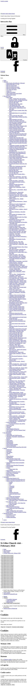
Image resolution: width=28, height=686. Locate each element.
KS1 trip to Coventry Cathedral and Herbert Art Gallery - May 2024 (17, 250)
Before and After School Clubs (13, 458)
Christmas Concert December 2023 (17, 296)
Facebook (3, 71)
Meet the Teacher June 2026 (15, 101)
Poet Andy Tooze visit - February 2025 (18, 194)
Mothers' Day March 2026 (15, 124)
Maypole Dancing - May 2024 (16, 241)
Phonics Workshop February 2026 (17, 128)
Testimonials (9, 449)
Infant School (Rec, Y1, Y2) (12, 84)
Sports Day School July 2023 (15, 313)
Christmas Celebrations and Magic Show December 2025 (17, 132)
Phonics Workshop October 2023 (16, 308)
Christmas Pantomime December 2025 (18, 139)
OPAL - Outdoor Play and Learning (17, 98)
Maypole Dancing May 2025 (15, 171)
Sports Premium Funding (12, 444)
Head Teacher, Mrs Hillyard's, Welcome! (15, 83)
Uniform (8, 453)
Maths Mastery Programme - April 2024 (18, 261)
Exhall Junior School (11, 94)
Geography (11, 487)
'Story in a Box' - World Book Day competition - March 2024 (17, 275)
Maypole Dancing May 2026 (15, 103)
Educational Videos (10, 475)
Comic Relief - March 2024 (15, 270)
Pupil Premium (9, 443)
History (11, 488)
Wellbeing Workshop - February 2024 (17, 282)
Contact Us (8, 91)
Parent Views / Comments (12, 473)
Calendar (8, 427)
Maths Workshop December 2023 (16, 297)
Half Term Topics (10, 505)
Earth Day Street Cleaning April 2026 (17, 122)
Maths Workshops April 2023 (16, 339)
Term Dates (9, 426)
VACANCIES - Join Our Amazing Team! (15, 430)
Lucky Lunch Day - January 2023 (17, 373)
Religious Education (13, 492)
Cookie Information (10, 600)
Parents (5, 448)
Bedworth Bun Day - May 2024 (16, 243)
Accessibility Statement (11, 599)
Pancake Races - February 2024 (16, 279)
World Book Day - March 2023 (16, 352)
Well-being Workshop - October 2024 (17, 228)
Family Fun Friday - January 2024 (17, 283)
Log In (2, 47)
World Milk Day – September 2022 (17, 421)
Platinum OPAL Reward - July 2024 (17, 232)
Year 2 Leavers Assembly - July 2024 (17, 231)
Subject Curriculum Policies (12, 497)
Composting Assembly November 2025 (18, 145)
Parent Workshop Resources (12, 428)
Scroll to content (4, 1)
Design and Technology (14, 496)
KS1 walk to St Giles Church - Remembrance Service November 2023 (18, 302)
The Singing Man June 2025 (15, 167)
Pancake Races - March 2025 (15, 193)
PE (7, 454)
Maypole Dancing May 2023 (15, 334)
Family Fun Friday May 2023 (16, 335)
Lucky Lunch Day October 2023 (16, 309)
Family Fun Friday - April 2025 (16, 180)
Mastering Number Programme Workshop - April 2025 (16, 185)
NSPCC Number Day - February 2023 (18, 363)
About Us (5, 81)
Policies (8, 439)
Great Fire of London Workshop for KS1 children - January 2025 (17, 204)
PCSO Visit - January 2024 (15, 289)
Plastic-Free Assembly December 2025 (18, 140)
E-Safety (8, 467)
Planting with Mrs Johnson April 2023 (17, 337)
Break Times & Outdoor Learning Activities (16, 512)
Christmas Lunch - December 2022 (17, 380)
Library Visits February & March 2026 (18, 126)
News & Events (7, 96)
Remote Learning (10, 474)
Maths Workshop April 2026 (15, 119)
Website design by (10, 608)
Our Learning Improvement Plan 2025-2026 (16, 447)
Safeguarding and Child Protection (14, 435)
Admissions (9, 434)
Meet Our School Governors (12, 87)
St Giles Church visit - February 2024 (17, 280)
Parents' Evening (10, 425)
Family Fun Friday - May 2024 (16, 254)
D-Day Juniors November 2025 (16, 155)
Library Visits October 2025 (15, 158)
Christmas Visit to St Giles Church (17, 295)
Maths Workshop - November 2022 (17, 395)
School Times (9, 440)
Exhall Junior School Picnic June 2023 (18, 328)
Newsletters (9, 431)
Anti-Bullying (9, 457)
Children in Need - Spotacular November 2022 (16, 397)
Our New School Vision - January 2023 (18, 376)
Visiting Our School (10, 92)
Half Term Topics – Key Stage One (17, 503)
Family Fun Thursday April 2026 (16, 120)
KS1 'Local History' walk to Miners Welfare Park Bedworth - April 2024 (17, 256)
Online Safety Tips (13, 469)
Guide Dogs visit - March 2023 (16, 345)
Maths (10, 483)
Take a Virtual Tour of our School (14, 93)
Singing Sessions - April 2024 (16, 262)
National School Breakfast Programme (15, 465)
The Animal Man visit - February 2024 (18, 278)
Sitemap (5, 596)
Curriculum (6, 477)
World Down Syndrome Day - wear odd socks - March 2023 (17, 343)
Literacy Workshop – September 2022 (17, 419)
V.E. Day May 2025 (13, 172)
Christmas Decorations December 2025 (18, 141)
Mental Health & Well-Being (12, 506)
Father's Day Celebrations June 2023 (17, 330)
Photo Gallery (9, 97)
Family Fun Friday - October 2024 (17, 227)
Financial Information (11, 445)
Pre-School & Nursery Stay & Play (17, 423)
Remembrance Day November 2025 (17, 152)
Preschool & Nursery (8, 513)
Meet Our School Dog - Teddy (13, 88)
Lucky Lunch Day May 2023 (16, 332)
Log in (4, 519)
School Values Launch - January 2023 (17, 371)
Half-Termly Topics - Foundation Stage (18, 500)
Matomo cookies (8, 659)
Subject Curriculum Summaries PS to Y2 (15, 480)
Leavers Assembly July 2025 (15, 162)
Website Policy (9, 602)
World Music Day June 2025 (15, 168)
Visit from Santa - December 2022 (17, 383)
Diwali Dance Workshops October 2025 (18, 157)
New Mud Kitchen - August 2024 (16, 230)
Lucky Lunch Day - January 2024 (17, 291)
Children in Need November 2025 (17, 146)
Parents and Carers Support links (16, 508)
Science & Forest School (14, 493)
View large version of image (7, 555)
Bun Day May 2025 (13, 170)
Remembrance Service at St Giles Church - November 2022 (16, 407)
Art (10, 484)
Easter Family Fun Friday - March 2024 (18, 266)
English (11, 482)
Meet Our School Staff (11, 85)
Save (13, 684)
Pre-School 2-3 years (11, 514)
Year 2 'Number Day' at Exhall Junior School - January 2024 (17, 288)
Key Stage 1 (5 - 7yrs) (11, 501)
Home (4, 80)
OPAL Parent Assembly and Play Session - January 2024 (16, 285)
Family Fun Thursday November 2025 (18, 148)
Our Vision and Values (11, 89)
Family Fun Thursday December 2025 (18, 133)
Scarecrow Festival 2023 (14, 305)
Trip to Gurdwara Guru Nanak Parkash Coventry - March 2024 (18, 268)
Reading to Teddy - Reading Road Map (18, 100)
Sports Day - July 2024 (14, 233)
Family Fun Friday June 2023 (16, 319)
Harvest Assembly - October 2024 (17, 224)
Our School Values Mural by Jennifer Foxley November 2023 (17, 299)
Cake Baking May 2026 (14, 105)
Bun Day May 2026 (13, 102)
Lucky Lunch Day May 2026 (16, 115)
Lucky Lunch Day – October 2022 (17, 415)
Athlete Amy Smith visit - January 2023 (18, 367)
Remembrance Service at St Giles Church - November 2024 (16, 220)
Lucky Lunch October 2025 (15, 161)
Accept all (8, 627)
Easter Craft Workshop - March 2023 (17, 340)
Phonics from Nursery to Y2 (12, 478)
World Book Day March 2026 (16, 127)
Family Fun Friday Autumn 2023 (16, 306)
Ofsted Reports (9, 441)
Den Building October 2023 (15, 304)
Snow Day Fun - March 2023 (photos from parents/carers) (17, 350)
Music (10, 490)
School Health (9, 470)
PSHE (10, 491)
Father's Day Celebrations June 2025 (17, 166)
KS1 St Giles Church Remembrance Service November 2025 (17, 154)
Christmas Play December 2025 (16, 137)
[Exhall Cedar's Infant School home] (8, 13)
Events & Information (11, 422)
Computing (11, 486)
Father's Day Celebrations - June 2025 (17, 176)
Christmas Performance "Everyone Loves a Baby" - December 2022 (17, 385)
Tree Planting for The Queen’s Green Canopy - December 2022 (17, 388)
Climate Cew (9, 509)
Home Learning (12, 504)
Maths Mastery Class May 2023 (16, 331)
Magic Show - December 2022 (16, 382)
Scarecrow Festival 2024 (14, 226)
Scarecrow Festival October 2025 (16, 159)
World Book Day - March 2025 (16, 192)
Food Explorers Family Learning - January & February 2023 (17, 369)
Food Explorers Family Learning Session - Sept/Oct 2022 (16, 418)
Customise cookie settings (17, 627)
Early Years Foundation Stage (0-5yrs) (15, 499)
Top (2, 611)
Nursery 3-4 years (10, 516)
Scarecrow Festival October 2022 (16, 412)
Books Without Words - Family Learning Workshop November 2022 (17, 393)
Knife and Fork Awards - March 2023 (17, 341)
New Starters (9, 452)
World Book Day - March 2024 (16, 276)
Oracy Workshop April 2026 (15, 123)
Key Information (7, 432)
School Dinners (9, 456)
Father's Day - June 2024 (15, 235)
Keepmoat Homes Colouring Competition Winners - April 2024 (17, 264)
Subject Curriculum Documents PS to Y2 (15, 479)
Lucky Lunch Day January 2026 (16, 129)
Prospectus (8, 451)
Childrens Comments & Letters (13, 471)
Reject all (3, 627)
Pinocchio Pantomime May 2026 (16, 106)
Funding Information (11, 517)
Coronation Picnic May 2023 (15, 336)
